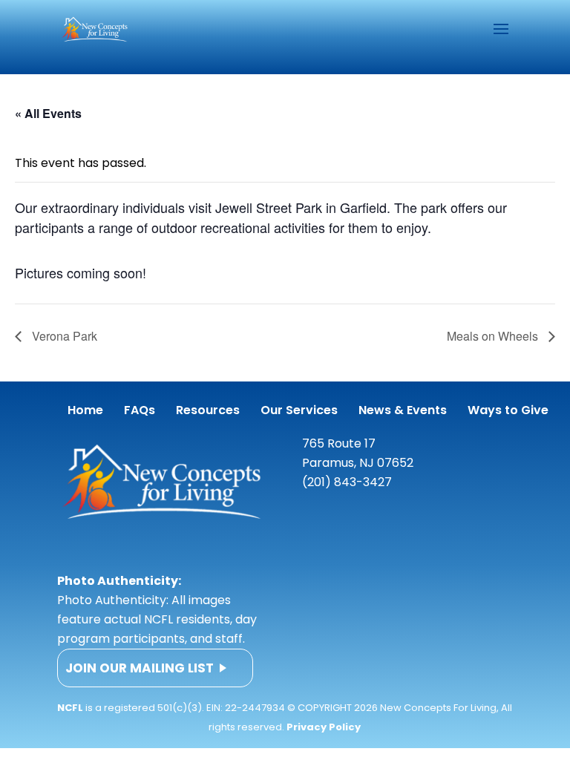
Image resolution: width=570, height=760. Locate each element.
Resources (208, 410)
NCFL (70, 708)
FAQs (139, 410)
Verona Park (63, 335)
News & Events (402, 410)
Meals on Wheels (494, 335)
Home (85, 410)
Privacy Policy (323, 727)
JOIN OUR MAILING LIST (139, 668)
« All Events (48, 113)
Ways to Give (508, 410)
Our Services (299, 410)
